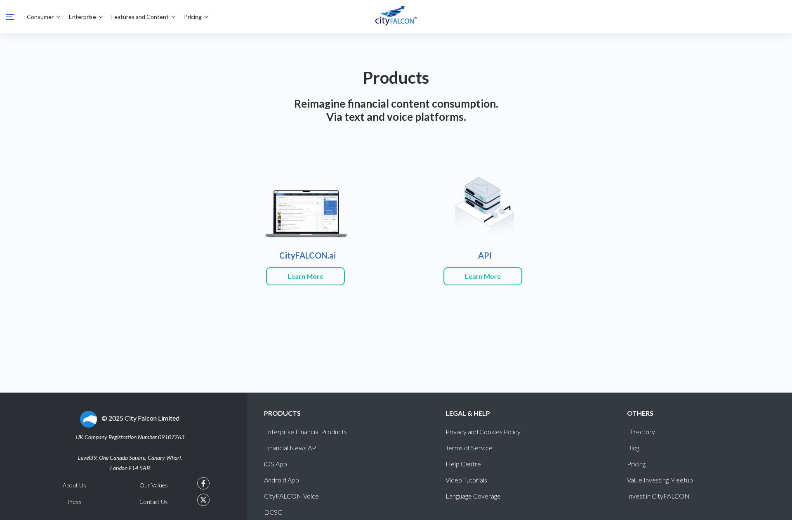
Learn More (305, 276)
